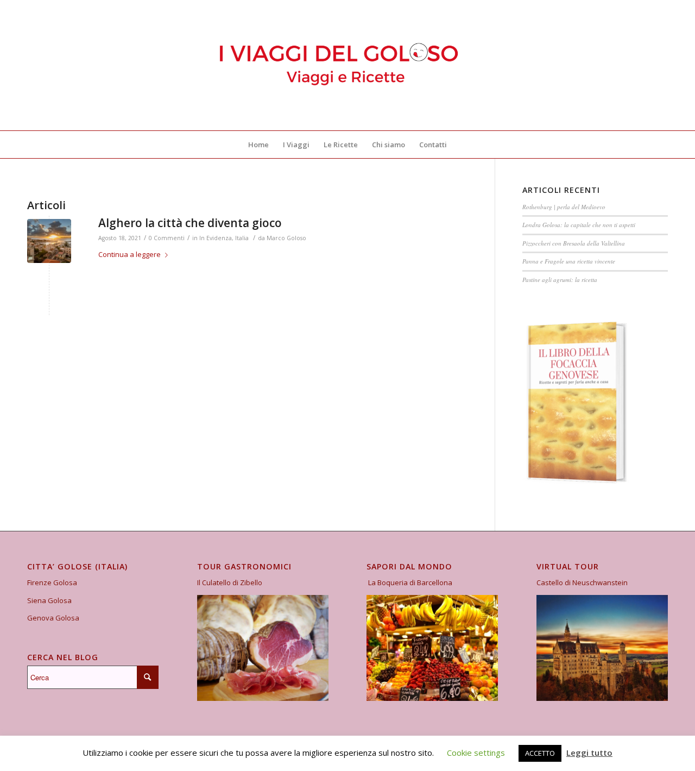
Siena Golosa (49, 600)
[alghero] (49, 241)
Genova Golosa (53, 618)
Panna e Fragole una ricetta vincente (568, 261)
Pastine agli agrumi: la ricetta (559, 279)
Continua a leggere (129, 254)
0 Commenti (167, 238)
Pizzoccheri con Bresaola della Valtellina (573, 243)
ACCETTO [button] (540, 753)
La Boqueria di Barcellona (410, 582)
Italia (242, 238)
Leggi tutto (589, 752)
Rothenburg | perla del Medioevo (563, 207)
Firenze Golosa (52, 582)
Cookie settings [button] (476, 752)
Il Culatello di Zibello (229, 582)
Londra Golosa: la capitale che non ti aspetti (578, 225)
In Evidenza (215, 238)
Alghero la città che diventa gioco (190, 222)
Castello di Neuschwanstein (582, 582)
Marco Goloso (286, 238)
